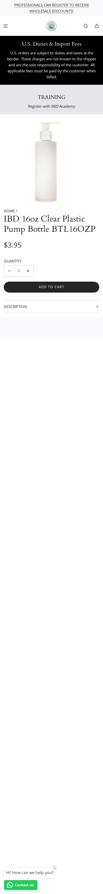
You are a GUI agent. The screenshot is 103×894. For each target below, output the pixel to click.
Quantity (13, 260)
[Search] (85, 25)
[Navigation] (5, 25)
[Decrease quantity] (9, 270)
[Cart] (96, 25)
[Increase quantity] (28, 270)
